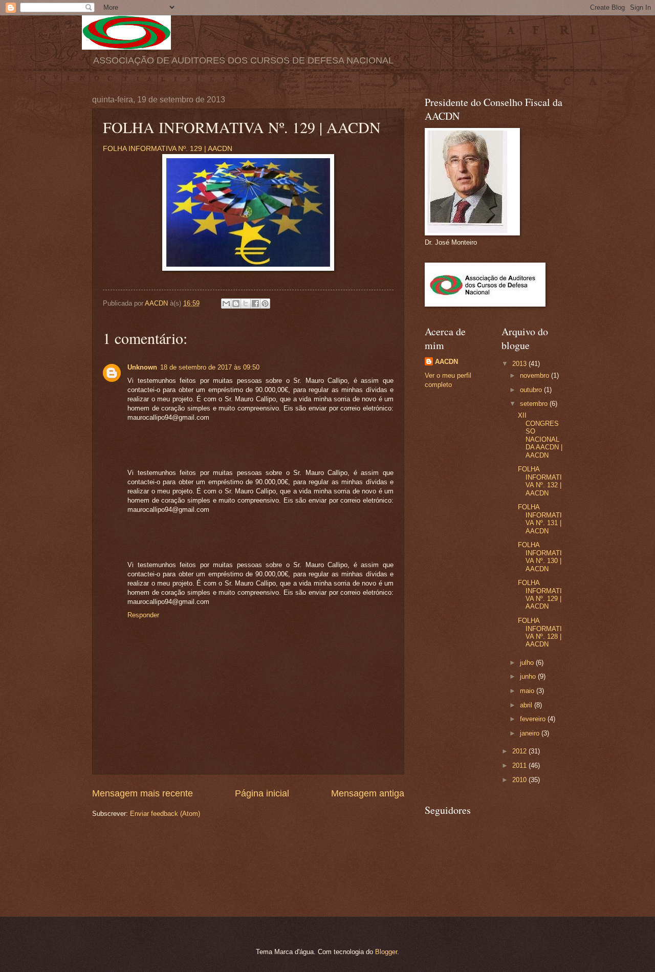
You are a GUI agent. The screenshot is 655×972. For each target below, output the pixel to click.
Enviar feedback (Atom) (165, 813)
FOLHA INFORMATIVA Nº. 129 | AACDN (167, 149)
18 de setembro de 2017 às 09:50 (209, 367)
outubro (532, 390)
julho (528, 662)
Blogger (386, 952)
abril (527, 705)
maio (528, 691)
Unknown (142, 367)
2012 (520, 751)
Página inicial (262, 793)
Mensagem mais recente (142, 793)
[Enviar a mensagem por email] (226, 303)
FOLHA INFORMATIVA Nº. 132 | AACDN (540, 480)
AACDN (446, 361)
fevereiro (534, 719)
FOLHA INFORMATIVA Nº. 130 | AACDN (540, 556)
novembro (535, 375)
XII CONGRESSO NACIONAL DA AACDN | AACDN (540, 435)
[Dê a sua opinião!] (236, 303)
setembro (535, 403)
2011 (520, 765)
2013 (520, 364)
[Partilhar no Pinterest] (265, 303)
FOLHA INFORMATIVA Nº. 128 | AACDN (540, 632)
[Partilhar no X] (246, 303)
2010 (520, 780)
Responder (143, 615)
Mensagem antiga (367, 793)
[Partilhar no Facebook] (255, 303)
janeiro (530, 733)
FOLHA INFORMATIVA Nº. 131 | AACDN (540, 518)
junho (529, 676)
